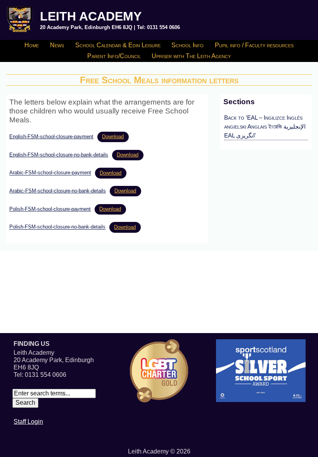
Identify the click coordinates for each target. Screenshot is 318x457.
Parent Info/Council (114, 56)
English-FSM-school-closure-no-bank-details (58, 155)
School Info (187, 45)
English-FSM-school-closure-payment (51, 136)
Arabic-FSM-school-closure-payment (50, 173)
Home (31, 45)
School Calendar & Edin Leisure (118, 45)
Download (113, 136)
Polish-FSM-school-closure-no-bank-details (57, 227)
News (57, 45)
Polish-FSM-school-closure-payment (50, 209)
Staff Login (28, 421)
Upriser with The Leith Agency (191, 56)
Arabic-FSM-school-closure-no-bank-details (57, 191)
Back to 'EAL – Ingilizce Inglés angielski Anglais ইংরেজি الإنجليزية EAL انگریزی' (265, 126)
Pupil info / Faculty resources (254, 45)
